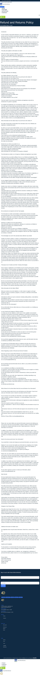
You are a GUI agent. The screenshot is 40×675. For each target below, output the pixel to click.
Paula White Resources (5, 19)
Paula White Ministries (7, 2)
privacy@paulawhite (25, 552)
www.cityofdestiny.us (32, 43)
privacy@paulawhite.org (20, 117)
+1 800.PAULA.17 (9, 606)
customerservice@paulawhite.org (18, 447)
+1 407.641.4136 (3, 606)
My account (4, 631)
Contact (4, 666)
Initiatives (4, 618)
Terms (4, 643)
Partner (4, 619)
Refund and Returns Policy (4, 628)
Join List (3, 585)
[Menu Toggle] (2, 7)
